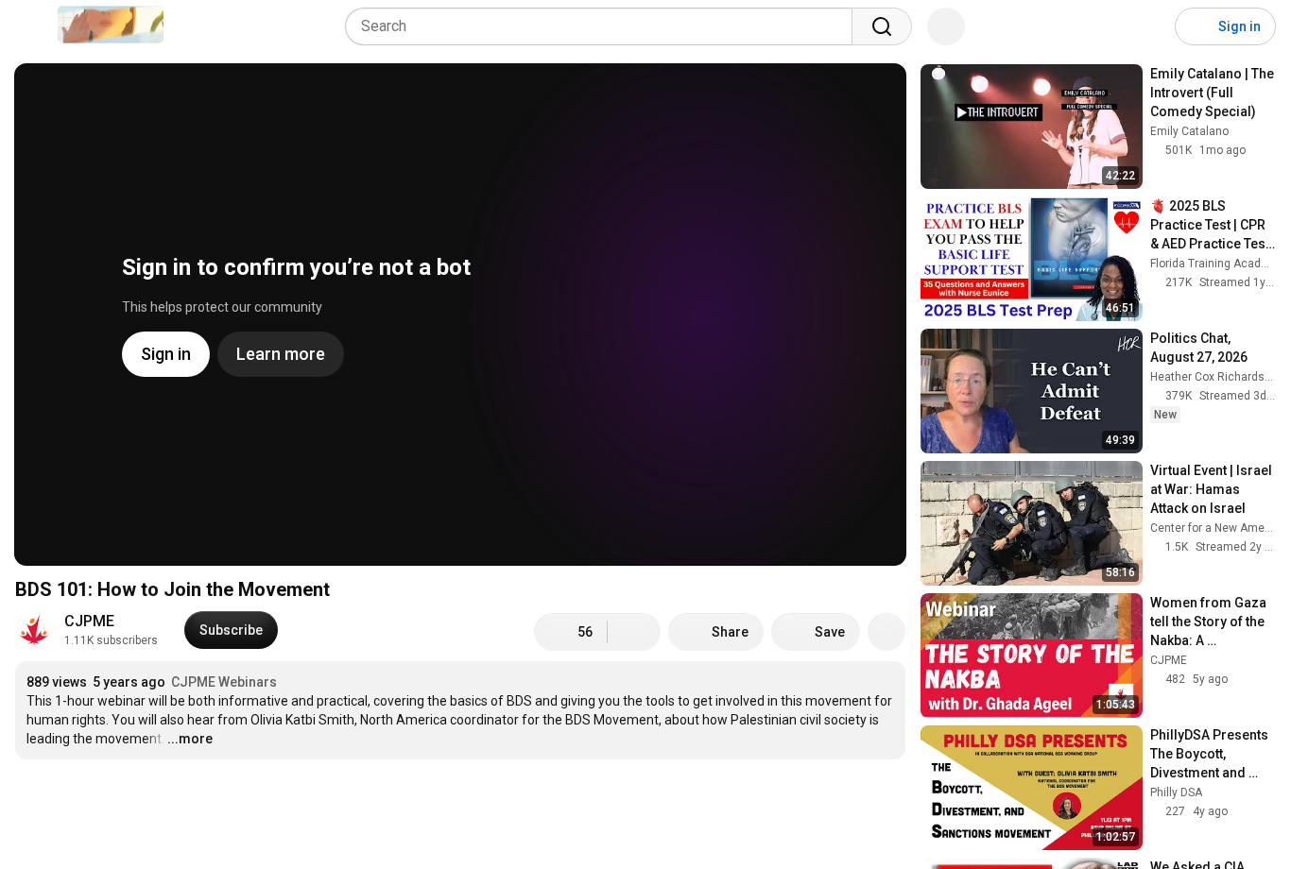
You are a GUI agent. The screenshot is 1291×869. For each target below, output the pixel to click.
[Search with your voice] (946, 26)
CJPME (89, 621)
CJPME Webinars (224, 682)
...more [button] (190, 738)
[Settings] (1148, 26)
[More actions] (886, 632)
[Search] (882, 26)
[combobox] (604, 26)
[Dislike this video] (634, 632)
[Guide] (34, 26)
